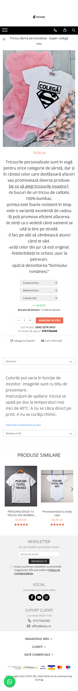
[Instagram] (46, 597)
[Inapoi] (3, 39)
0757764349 (41, 621)
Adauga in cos (49, 320)
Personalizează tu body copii (57, 513)
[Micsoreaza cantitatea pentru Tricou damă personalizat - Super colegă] (19, 320)
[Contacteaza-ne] (55, 30)
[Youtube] (39, 597)
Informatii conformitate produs (23, 425)
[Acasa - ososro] (39, 17)
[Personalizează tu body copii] (57, 486)
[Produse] (5, 31)
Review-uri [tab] (13, 433)
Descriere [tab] (11, 361)
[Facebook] (32, 597)
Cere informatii (53, 340)
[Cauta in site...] (73, 30)
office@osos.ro (41, 626)
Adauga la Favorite (24, 340)
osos (39, 43)
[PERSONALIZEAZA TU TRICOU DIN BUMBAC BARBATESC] (21, 486)
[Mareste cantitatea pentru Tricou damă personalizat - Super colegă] (30, 320)
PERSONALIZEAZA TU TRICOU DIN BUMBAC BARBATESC (20, 513)
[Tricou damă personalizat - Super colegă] (39, 98)
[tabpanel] (39, 98)
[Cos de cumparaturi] (65, 30)
